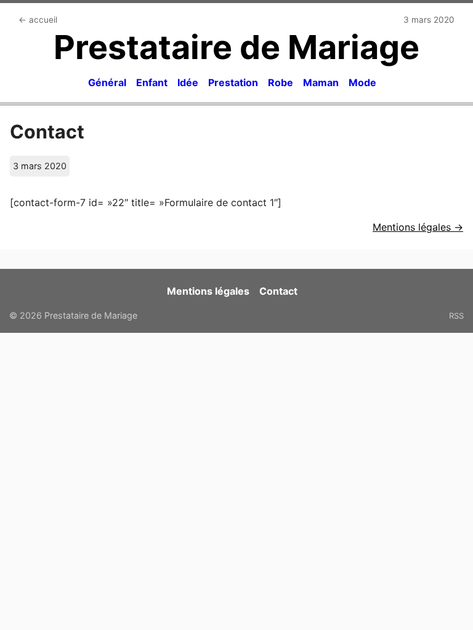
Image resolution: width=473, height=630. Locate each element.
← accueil (37, 20)
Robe (280, 82)
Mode (362, 82)
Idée (187, 82)
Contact (278, 291)
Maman (321, 82)
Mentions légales (208, 291)
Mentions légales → (418, 227)
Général (107, 82)
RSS (456, 316)
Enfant (152, 82)
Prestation (233, 82)
